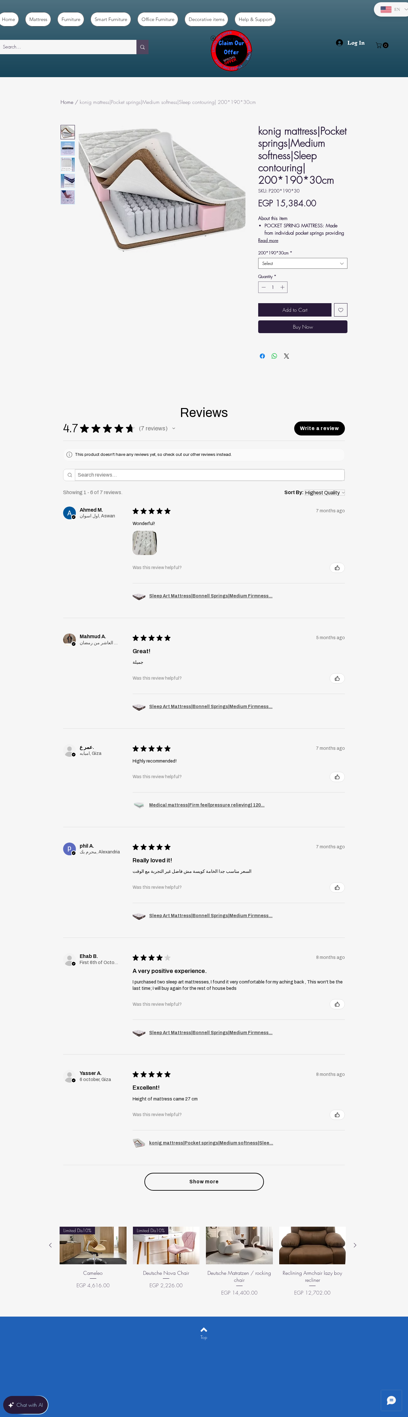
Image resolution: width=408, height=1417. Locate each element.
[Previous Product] (50, 1245)
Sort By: (294, 492)
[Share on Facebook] (262, 356)
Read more (268, 240)
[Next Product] (355, 1245)
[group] (203, 1265)
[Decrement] (263, 287)
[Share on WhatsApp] (274, 356)
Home (67, 102)
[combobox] (302, 263)
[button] (383, 45)
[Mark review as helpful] (337, 568)
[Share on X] (286, 356)
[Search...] (142, 47)
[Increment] (283, 287)
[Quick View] (239, 1245)
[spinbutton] (273, 287)
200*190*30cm (275, 252)
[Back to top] (203, 1329)
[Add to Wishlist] (340, 310)
